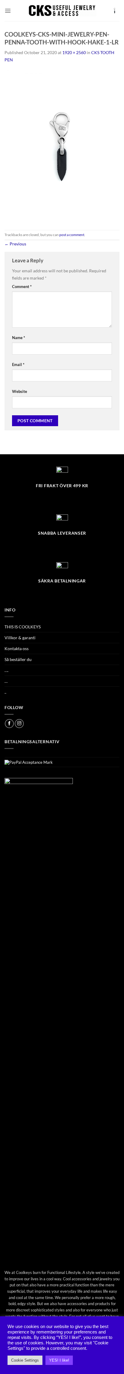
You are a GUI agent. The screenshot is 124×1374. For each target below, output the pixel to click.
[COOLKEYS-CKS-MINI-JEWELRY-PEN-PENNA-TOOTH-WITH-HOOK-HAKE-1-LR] (62, 145)
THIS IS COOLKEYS (23, 626)
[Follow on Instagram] (19, 723)
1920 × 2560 (74, 52)
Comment (22, 286)
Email (18, 364)
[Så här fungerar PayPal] (29, 762)
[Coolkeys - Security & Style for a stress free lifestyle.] (62, 10)
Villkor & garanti (20, 637)
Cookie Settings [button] (25, 1360)
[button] (8, 11)
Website (19, 391)
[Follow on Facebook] (9, 723)
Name (18, 337)
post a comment (71, 235)
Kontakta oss (17, 648)
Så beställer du (18, 659)
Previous (15, 243)
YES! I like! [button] (59, 1360)
